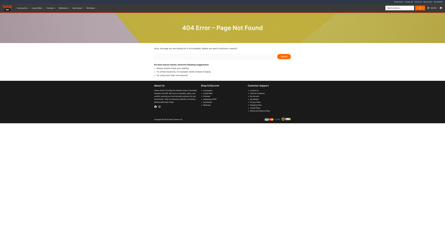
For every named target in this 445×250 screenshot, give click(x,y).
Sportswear (77, 8)
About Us (418, 2)
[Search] (420, 8)
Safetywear (63, 8)
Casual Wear (37, 8)
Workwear (90, 8)
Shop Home (398, 2)
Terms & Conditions (257, 93)
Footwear (50, 8)
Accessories (22, 8)
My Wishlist (438, 2)
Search (284, 56)
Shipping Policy (256, 105)
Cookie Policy (255, 108)
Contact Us (409, 2)
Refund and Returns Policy (260, 111)
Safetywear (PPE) (210, 99)
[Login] (440, 8)
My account (427, 2)
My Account (254, 96)
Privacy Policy (255, 102)
